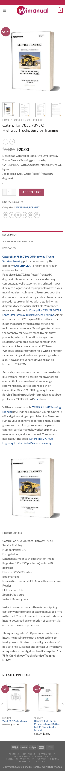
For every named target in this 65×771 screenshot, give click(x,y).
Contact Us (28, 754)
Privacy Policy (47, 754)
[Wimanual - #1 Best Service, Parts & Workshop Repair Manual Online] (32, 10)
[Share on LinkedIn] (37, 215)
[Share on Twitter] (18, 215)
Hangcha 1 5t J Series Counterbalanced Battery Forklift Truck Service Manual (47, 725)
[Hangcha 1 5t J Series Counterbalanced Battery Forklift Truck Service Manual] (48, 697)
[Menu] (4, 10)
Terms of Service (22, 756)
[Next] (57, 61)
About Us (14, 754)
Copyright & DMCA (48, 759)
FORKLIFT (18, 120)
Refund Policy (44, 756)
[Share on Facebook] (12, 215)
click (37, 399)
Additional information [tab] (17, 241)
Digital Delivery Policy (20, 759)
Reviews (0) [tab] (9, 248)
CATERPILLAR (35, 120)
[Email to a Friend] (24, 215)
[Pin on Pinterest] (30, 215)
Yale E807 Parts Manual (14, 721)
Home (6, 120)
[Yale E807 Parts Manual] (16, 697)
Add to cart (31, 192)
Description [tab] (9, 234)
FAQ (44, 761)
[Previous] (7, 61)
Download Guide (29, 761)
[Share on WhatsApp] (5, 215)
